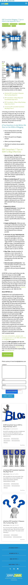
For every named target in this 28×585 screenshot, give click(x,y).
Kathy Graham (6, 429)
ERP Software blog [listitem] (14, 438)
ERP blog (13, 25)
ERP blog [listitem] (5, 442)
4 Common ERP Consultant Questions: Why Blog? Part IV (14, 471)
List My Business (8, 354)
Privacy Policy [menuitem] (19, 578)
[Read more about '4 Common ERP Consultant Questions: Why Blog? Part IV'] (14, 458)
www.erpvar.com (7, 338)
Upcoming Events (13, 547)
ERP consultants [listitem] (7, 440)
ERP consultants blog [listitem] (17, 537)
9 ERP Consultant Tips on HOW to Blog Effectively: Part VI (12, 426)
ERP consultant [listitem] (7, 438)
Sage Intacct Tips (13, 564)
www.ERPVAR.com (9, 350)
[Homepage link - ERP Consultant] (14, 576)
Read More (22, 445)
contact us (23, 287)
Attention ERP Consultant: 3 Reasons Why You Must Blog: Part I (13, 522)
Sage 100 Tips (13, 559)
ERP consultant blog (6, 25)
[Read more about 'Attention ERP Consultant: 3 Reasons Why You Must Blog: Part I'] (14, 506)
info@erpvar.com (9, 339)
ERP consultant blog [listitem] (15, 440)
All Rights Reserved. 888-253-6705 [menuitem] (10, 578)
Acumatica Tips (13, 553)
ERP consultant (4, 65)
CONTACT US (19, 347)
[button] (26, 3)
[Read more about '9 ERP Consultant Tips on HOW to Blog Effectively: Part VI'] (14, 413)
